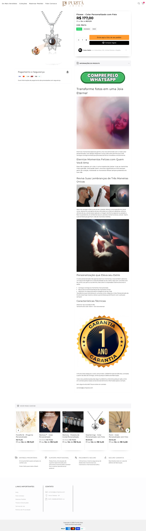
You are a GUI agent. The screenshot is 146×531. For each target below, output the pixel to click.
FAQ (16, 492)
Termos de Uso (20, 506)
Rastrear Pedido (36, 3)
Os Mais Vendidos (9, 3)
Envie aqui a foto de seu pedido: (109, 37)
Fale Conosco (51, 3)
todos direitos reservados (73, 524)
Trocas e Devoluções (22, 503)
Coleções (23, 3)
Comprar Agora (110, 43)
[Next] (127, 430)
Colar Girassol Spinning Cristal (23, 521)
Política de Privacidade (22, 509)
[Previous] (18, 430)
